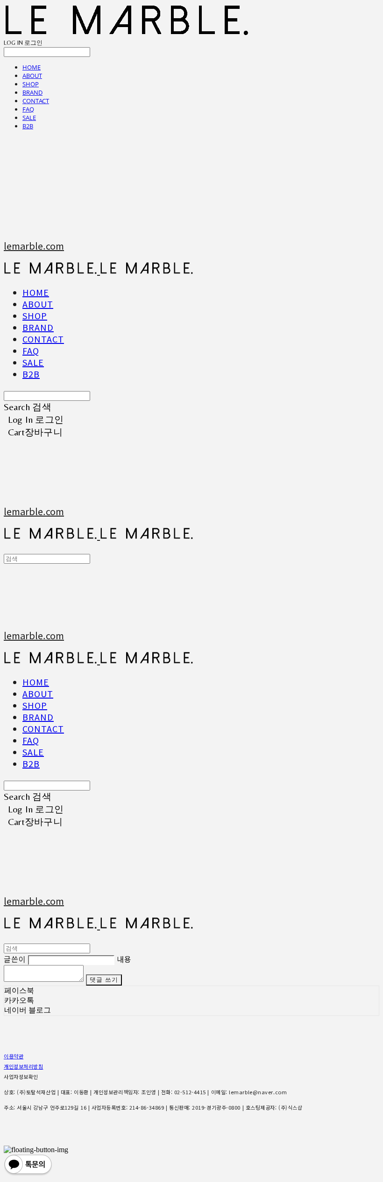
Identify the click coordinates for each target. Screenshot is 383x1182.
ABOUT (32, 75)
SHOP (30, 84)
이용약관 (13, 1056)
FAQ (28, 109)
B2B (27, 126)
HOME (31, 67)
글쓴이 (15, 959)
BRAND (32, 92)
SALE (29, 117)
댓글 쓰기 (104, 979)
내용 (124, 959)
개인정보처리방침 (23, 1066)
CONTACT (35, 101)
